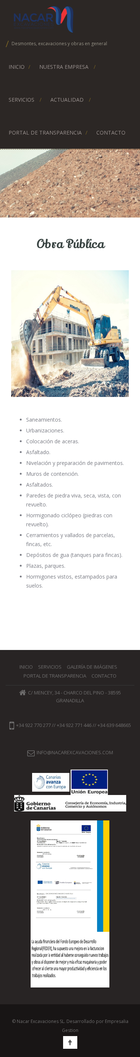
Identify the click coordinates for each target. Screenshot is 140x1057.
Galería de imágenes (92, 666)
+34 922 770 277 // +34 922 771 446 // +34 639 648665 (73, 725)
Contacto (110, 132)
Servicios (21, 99)
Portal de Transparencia (45, 132)
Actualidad (67, 99)
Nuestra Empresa (63, 66)
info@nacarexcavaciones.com (75, 752)
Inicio (17, 66)
